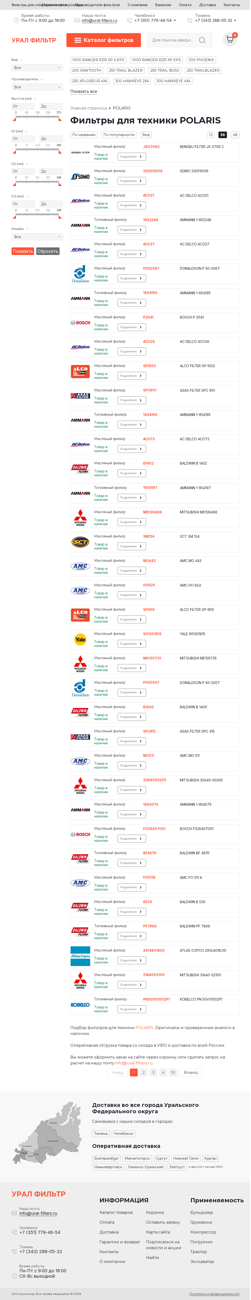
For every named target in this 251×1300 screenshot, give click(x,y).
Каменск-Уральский (145, 1167)
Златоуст (177, 1167)
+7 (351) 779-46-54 (153, 20)
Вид (146, 135)
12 (211, 135)
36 (222, 135)
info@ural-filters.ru (99, 20)
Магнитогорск (137, 1158)
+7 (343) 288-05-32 (213, 20)
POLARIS (144, 1027)
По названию (84, 135)
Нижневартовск (108, 1167)
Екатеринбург (106, 1158)
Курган (210, 1158)
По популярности (119, 135)
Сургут (161, 1158)
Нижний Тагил (186, 1158)
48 (235, 135)
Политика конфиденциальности (214, 1294)
